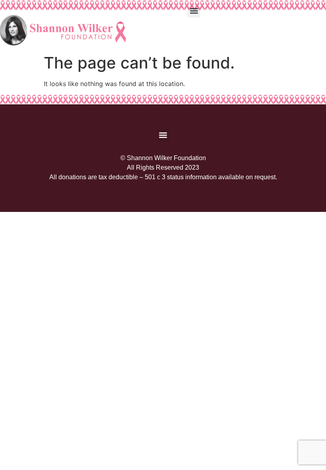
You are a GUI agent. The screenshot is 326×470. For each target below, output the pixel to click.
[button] (193, 11)
